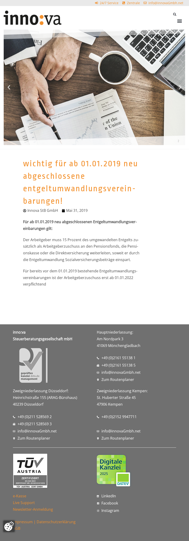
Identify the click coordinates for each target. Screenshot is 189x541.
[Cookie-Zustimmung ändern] (9, 526)
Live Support (24, 502)
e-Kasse (19, 495)
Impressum (23, 521)
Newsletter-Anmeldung (33, 509)
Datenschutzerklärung (56, 521)
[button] (175, 14)
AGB (16, 528)
